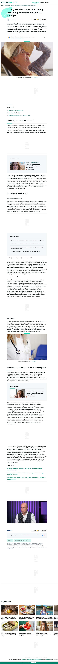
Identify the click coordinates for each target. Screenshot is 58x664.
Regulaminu (24, 659)
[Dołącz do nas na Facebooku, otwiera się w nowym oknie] (43, 535)
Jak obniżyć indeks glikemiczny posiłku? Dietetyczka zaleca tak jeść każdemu (25, 251)
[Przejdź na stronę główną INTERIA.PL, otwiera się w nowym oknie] (4, 2)
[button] (35, 2)
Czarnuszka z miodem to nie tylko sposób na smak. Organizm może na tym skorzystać (27, 240)
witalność (10, 540)
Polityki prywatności (30, 659)
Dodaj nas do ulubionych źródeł (23, 38)
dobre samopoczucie (19, 540)
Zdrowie (5, 5)
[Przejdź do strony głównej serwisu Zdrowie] (12, 2)
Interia (2, 5)
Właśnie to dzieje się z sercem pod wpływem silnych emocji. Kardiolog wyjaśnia (26, 243)
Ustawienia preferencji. (38, 659)
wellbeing (28, 540)
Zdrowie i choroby (11, 5)
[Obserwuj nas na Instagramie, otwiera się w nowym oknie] (45, 535)
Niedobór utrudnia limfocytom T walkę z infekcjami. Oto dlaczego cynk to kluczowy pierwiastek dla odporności (27, 247)
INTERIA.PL (48, 659)
